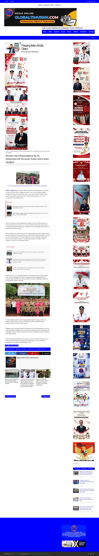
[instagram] (92, 1)
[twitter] (89, 1)
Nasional (56, 31)
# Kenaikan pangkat (13, 340)
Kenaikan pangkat (14, 151)
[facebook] (87, 1)
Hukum (69, 31)
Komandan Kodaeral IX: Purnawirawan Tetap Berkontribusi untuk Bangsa (87, 482)
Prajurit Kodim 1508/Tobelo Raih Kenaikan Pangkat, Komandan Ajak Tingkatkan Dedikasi (12, 376)
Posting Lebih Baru (10, 391)
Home (6, 1)
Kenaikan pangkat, (29, 165)
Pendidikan (83, 31)
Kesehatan (92, 31)
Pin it (35, 348)
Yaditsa (74, 464)
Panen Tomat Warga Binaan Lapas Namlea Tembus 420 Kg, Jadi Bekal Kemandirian (87, 491)
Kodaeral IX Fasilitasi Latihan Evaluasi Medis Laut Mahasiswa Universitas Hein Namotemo (86, 473)
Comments (91, 468)
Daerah (63, 31)
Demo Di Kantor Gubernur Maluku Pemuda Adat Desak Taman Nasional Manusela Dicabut (87, 508)
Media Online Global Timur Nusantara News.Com (39, 553)
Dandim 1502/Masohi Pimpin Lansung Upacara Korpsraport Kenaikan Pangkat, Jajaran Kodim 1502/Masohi (42, 376)
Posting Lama (45, 391)
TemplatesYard (16, 553)
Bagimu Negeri (78, 464)
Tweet (12, 348)
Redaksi (12, 1)
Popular (83, 468)
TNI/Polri (75, 31)
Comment (47, 348)
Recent (77, 468)
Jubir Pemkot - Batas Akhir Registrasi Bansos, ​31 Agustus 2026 (86, 499)
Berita (50, 31)
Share (23, 348)
